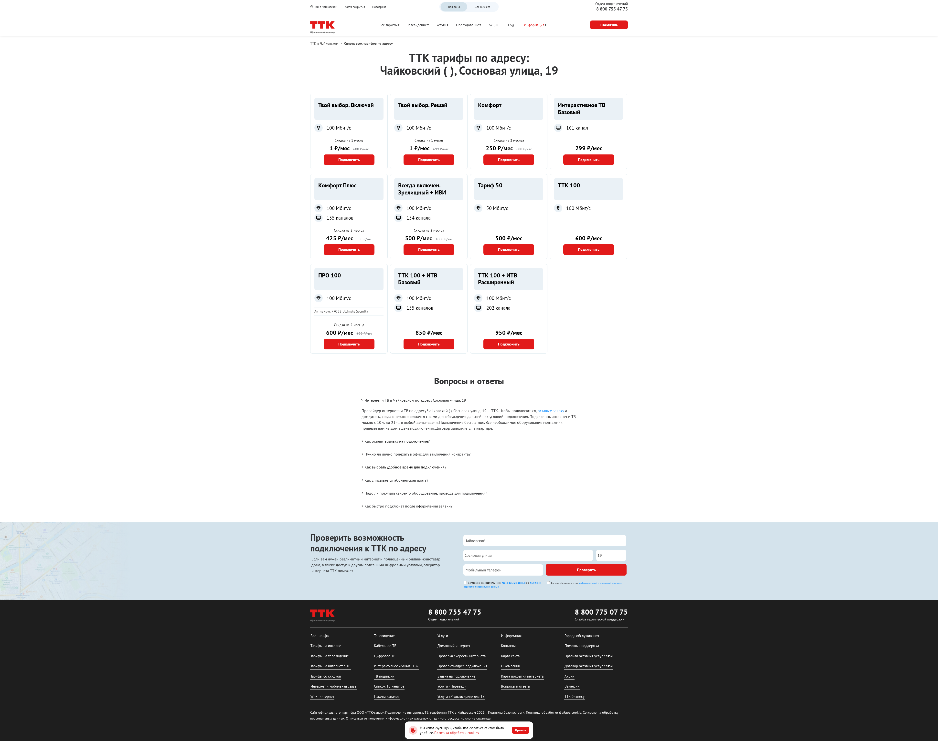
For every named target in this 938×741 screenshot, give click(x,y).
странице (483, 718)
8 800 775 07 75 (601, 612)
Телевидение (417, 25)
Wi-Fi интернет (322, 696)
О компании (510, 666)
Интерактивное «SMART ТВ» (396, 666)
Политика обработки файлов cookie (553, 712)
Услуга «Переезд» (451, 686)
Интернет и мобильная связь (333, 686)
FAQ (511, 25)
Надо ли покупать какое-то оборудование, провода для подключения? (425, 493)
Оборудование (467, 25)
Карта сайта (510, 656)
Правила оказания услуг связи (589, 656)
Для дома (454, 7)
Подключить (349, 159)
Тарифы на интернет (326, 645)
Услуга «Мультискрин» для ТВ (461, 696)
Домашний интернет (453, 645)
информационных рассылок (406, 718)
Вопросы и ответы (515, 686)
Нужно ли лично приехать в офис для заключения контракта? (417, 454)
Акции (493, 25)
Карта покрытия (355, 7)
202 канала (498, 308)
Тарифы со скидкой (325, 676)
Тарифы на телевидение (329, 656)
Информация (534, 25)
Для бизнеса (482, 7)
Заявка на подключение (456, 676)
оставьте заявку (551, 410)
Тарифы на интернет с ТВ (330, 666)
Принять (520, 730)
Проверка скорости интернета (461, 656)
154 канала (418, 218)
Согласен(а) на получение (586, 583)
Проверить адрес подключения (462, 666)
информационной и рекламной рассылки (600, 583)
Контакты (508, 645)
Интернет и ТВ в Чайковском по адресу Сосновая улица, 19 (415, 400)
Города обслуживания (582, 635)
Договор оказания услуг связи (589, 666)
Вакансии (572, 686)
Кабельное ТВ (385, 645)
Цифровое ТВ (384, 656)
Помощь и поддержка (582, 645)
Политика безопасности (506, 712)
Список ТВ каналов (389, 686)
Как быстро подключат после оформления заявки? (408, 506)
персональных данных (513, 582)
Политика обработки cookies (456, 733)
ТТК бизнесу (575, 696)
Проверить (586, 569)
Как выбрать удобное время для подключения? (405, 467)
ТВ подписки (384, 676)
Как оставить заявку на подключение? (397, 441)
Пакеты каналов (386, 696)
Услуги (441, 25)
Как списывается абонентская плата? (396, 480)
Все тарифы (388, 25)
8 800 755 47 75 (612, 9)
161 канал (577, 128)
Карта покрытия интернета (522, 676)
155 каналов (340, 218)
